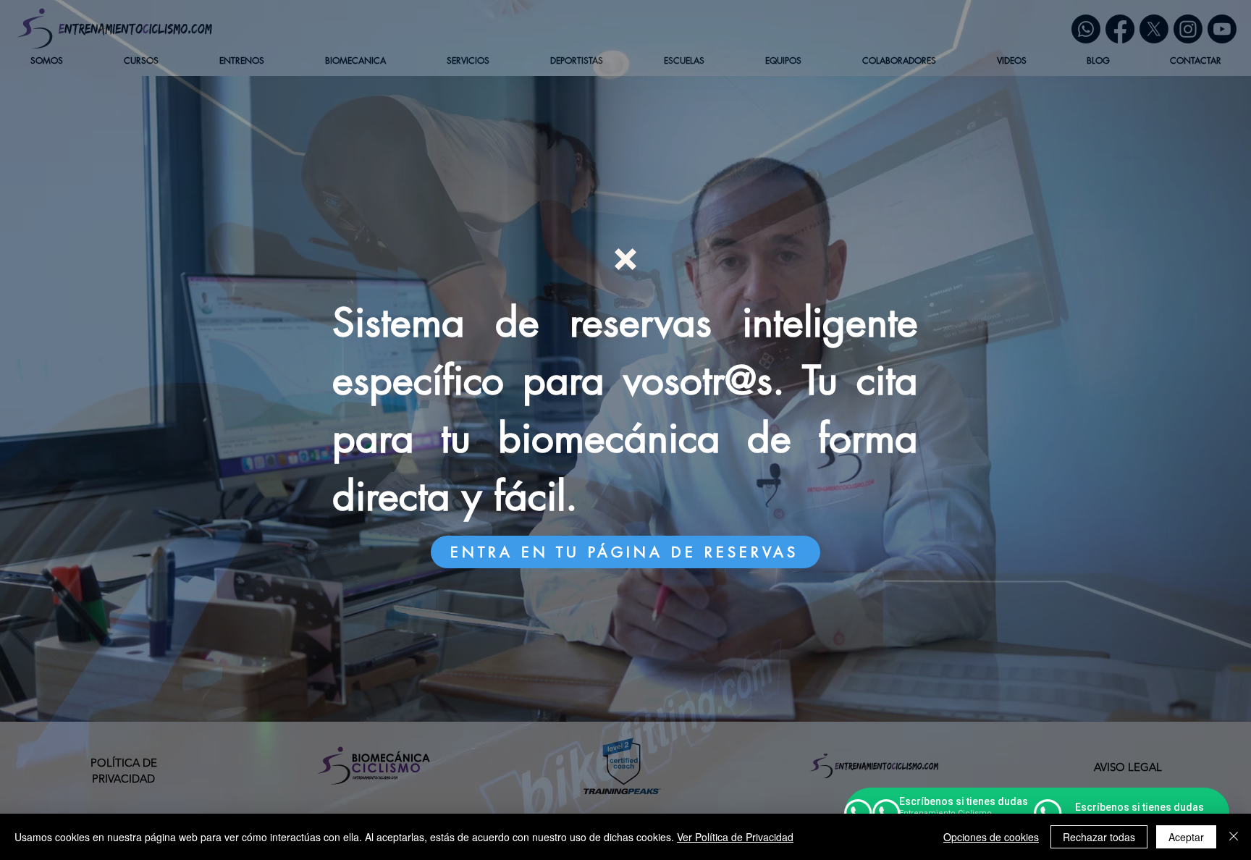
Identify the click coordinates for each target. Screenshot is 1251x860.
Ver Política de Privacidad (735, 837)
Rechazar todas (1099, 837)
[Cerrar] (1233, 836)
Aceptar (1186, 837)
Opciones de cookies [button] (991, 837)
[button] (625, 259)
